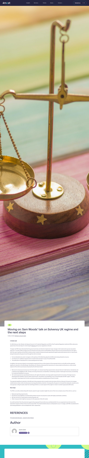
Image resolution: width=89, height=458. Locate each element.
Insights (28, 3)
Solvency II (34, 345)
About (51, 3)
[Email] (29, 433)
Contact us (77, 3)
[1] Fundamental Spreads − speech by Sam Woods (22, 417)
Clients (44, 3)
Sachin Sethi (22, 429)
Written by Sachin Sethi (20, 336)
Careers (60, 3)
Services (36, 3)
